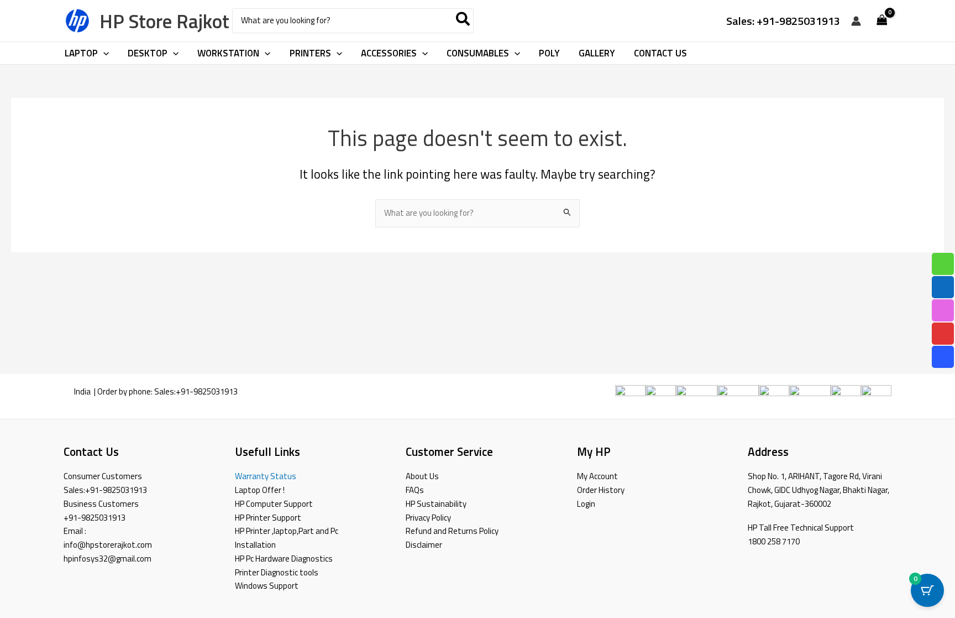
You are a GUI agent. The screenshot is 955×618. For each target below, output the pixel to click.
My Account (597, 476)
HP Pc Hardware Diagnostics (284, 558)
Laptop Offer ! (260, 490)
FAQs (415, 490)
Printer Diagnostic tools (276, 572)
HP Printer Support (268, 517)
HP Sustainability (436, 503)
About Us (422, 476)
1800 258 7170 (774, 541)
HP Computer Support (274, 503)
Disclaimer (424, 544)
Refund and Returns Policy (452, 530)
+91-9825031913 (207, 391)
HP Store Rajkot (164, 21)
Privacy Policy (428, 517)
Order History (601, 490)
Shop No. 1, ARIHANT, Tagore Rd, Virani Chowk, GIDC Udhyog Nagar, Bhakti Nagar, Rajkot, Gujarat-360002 (818, 490)
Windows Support (266, 585)
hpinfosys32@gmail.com (107, 558)
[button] (103, 53)
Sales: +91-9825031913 (783, 20)
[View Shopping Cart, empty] (882, 20)
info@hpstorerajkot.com (108, 544)
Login (586, 503)
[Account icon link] (856, 21)
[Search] (463, 21)
